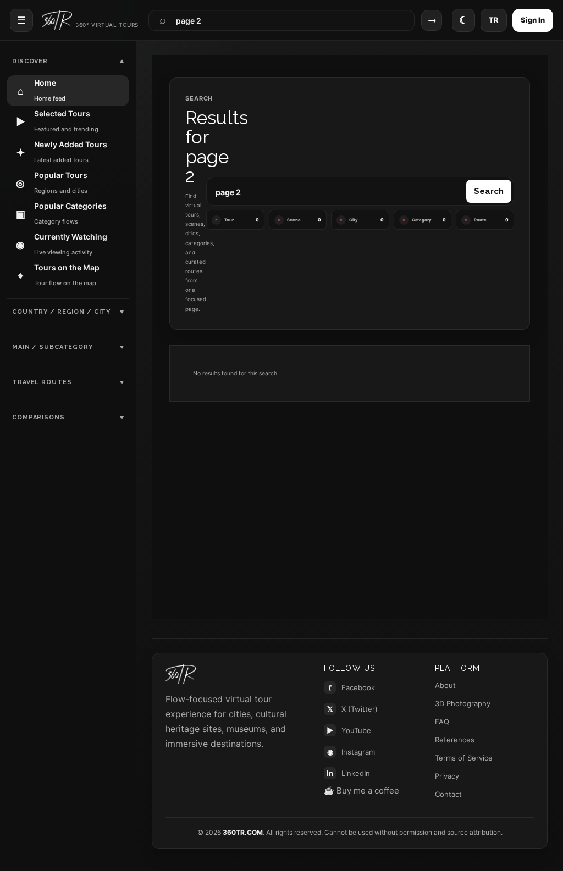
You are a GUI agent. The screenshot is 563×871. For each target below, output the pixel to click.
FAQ (442, 721)
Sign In (533, 19)
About (445, 685)
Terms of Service (464, 757)
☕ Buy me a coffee (361, 790)
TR (494, 19)
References (454, 739)
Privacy (447, 776)
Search (489, 191)
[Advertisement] (349, 497)
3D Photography (462, 703)
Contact (448, 794)
